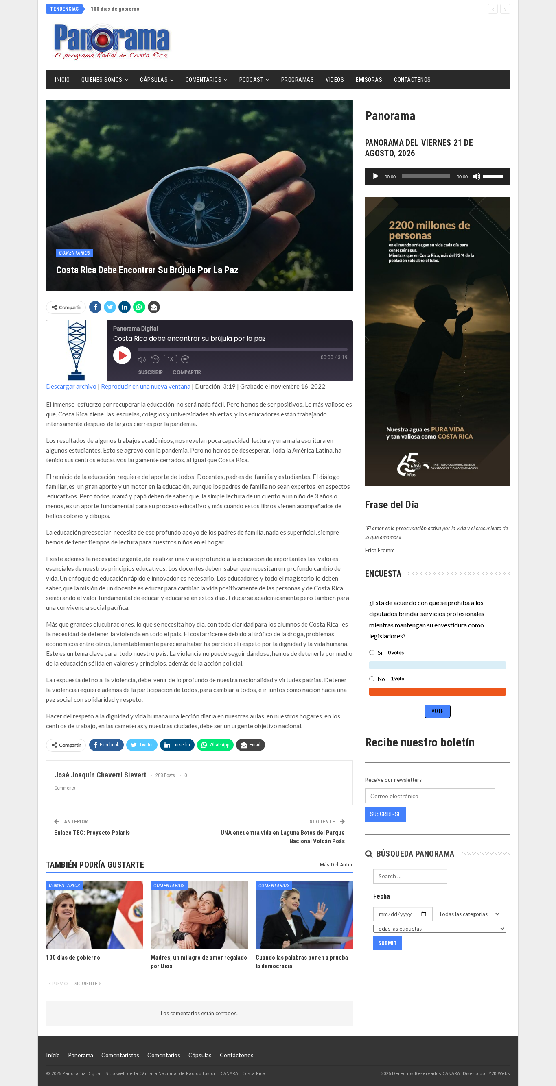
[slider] (494, 175)
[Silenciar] (477, 176)
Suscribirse (385, 814)
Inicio (62, 79)
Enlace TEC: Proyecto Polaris (92, 832)
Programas (297, 79)
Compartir (187, 372)
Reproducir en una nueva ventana (145, 386)
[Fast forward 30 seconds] (186, 359)
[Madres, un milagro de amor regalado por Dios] (199, 915)
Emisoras (369, 79)
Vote (437, 711)
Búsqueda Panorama (414, 854)
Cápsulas (154, 79)
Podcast (251, 79)
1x (170, 359)
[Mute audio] (142, 359)
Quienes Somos (102, 79)
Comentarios (204, 79)
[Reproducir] (376, 176)
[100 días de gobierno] (94, 915)
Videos (335, 79)
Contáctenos (412, 79)
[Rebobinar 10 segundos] (155, 359)
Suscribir (150, 372)
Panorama (80, 1054)
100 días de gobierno (115, 9)
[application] (437, 176)
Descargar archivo (71, 386)
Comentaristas (120, 1054)
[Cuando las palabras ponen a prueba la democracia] (304, 915)
